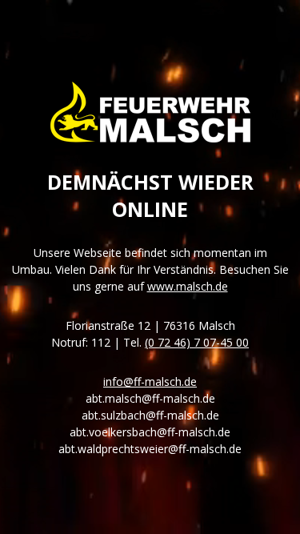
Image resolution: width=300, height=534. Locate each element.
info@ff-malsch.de (150, 381)
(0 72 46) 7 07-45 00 (197, 342)
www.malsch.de (187, 286)
